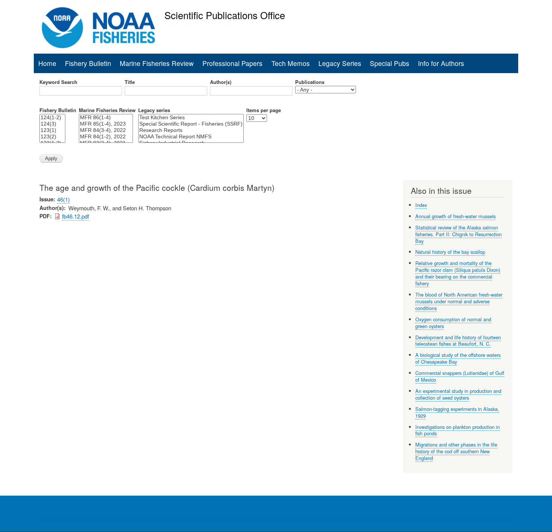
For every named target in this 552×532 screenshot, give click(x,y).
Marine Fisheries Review (157, 63)
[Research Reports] (191, 130)
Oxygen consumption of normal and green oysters (453, 323)
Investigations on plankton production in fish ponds (457, 430)
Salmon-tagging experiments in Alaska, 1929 (457, 412)
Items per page (263, 110)
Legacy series (154, 110)
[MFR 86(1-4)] (106, 117)
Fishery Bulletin (88, 63)
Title (130, 82)
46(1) (63, 199)
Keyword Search (58, 82)
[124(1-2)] (52, 117)
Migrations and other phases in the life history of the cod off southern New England (456, 451)
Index (421, 204)
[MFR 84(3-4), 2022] (106, 130)
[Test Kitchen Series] (191, 117)
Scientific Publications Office (224, 15)
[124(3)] (52, 124)
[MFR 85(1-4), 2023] (106, 124)
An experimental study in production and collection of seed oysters (458, 394)
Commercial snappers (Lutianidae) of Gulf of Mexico (459, 376)
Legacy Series (339, 63)
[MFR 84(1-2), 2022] (106, 136)
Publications (309, 82)
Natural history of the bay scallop (450, 251)
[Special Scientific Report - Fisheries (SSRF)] (191, 124)
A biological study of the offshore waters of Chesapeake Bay (458, 358)
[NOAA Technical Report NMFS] (191, 136)
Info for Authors (441, 63)
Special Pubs (389, 63)
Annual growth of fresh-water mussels (455, 216)
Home (47, 63)
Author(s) (220, 82)
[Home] (98, 28)
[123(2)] (52, 136)
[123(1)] (52, 130)
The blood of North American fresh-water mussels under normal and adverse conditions (458, 301)
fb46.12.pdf (75, 216)
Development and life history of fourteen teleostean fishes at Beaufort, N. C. (458, 341)
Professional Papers (232, 63)
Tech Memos (290, 63)
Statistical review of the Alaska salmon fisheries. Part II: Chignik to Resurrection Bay (458, 234)
